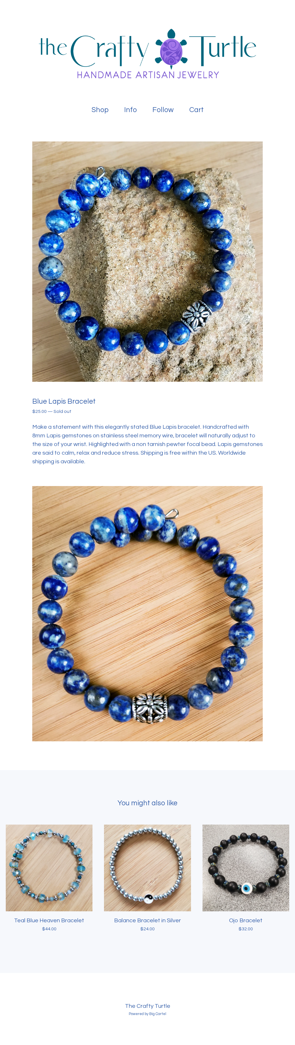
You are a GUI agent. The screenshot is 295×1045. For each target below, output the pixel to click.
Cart (198, 109)
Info (130, 110)
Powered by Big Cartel (147, 1014)
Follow (163, 110)
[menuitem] (100, 110)
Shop (100, 110)
